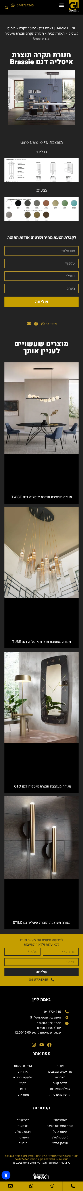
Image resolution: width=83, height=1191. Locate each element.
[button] (61, 5)
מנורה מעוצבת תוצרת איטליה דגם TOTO (41, 786)
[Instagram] (34, 1045)
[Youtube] (41, 1045)
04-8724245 (25, 5)
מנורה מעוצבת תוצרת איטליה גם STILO (41, 922)
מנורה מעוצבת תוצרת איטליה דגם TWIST (41, 497)
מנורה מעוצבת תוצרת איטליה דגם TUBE (41, 641)
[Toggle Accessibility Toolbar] (6, 1175)
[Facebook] (49, 1045)
